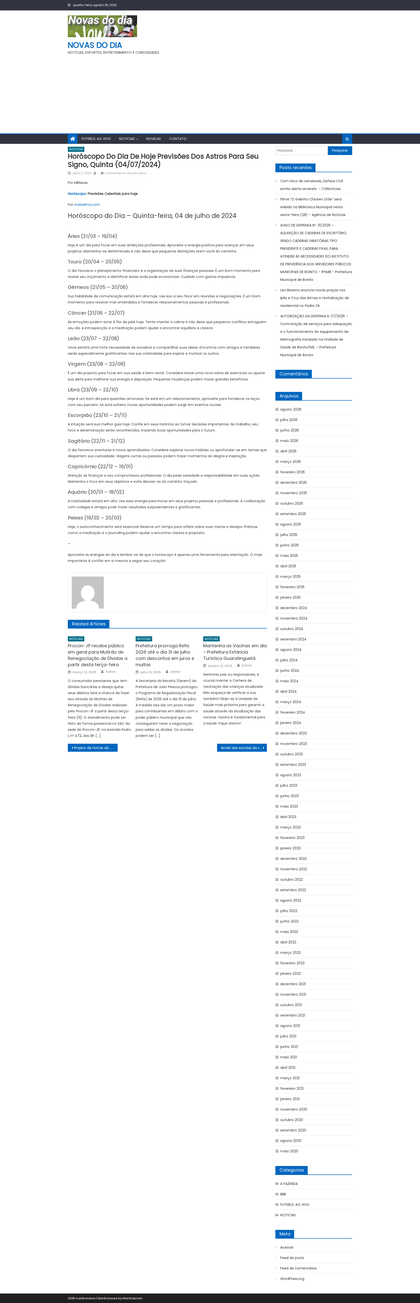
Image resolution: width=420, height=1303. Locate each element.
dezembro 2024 (293, 607)
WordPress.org (292, 1278)
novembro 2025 (293, 493)
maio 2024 (289, 681)
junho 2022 (289, 921)
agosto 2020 (290, 1140)
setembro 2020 (293, 1130)
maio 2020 (289, 1151)
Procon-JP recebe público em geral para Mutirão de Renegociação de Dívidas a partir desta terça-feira (97, 655)
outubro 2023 (291, 754)
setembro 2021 (292, 1015)
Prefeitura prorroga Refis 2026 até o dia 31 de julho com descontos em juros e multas (165, 655)
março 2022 (290, 952)
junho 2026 (289, 430)
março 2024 (290, 701)
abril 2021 (287, 1067)
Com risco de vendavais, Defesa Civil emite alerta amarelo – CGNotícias (311, 185)
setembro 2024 (293, 639)
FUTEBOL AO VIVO (96, 138)
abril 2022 (288, 942)
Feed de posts (292, 1257)
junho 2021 (289, 1046)
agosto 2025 (290, 524)
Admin (111, 672)
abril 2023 (288, 816)
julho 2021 (288, 1036)
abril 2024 (288, 691)
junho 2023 (289, 796)
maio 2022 (289, 931)
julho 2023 (288, 785)
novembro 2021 (293, 994)
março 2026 (290, 461)
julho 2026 (289, 419)
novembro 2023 (293, 743)
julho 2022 (288, 910)
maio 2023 (289, 806)
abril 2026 (288, 451)
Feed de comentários (298, 1268)
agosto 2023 (290, 775)
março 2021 (290, 1078)
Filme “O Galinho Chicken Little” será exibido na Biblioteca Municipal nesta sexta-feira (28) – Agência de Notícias (313, 207)
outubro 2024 (291, 628)
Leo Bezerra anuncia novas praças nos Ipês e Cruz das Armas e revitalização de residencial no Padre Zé (314, 298)
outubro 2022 (291, 879)
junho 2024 (289, 670)
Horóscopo (77, 193)
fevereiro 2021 (292, 1088)
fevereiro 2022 (292, 963)
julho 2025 (288, 534)
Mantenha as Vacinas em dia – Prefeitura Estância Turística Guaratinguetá (235, 652)
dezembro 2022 (293, 858)
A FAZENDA (289, 1183)
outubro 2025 (291, 503)
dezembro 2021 (293, 984)
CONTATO (177, 138)
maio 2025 (289, 555)
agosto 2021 (290, 1025)
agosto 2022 (290, 900)
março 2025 (290, 576)
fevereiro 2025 (292, 587)
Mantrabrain (132, 1298)
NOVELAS (153, 138)
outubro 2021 (291, 1004)
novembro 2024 (293, 618)
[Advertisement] (210, 92)
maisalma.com (87, 204)
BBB (283, 1194)
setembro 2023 (293, 764)
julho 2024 (289, 660)
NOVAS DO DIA (95, 45)
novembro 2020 (293, 1109)
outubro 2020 (291, 1119)
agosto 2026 (290, 409)
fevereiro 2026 (292, 472)
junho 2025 (289, 545)
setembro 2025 (293, 513)
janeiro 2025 (290, 597)
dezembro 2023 (293, 733)
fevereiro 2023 (292, 837)
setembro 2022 (293, 890)
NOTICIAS (127, 138)
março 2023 (290, 827)
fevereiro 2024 (292, 712)
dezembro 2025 (293, 482)
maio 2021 (288, 1057)
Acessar (287, 1247)
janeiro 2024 (290, 722)
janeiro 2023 (290, 848)
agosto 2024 (291, 649)
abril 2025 (288, 566)
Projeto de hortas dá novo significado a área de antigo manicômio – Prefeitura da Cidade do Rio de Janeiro (96, 747)
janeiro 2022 (290, 973)
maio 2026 (289, 440)
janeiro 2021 (290, 1098)
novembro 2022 (293, 869)
